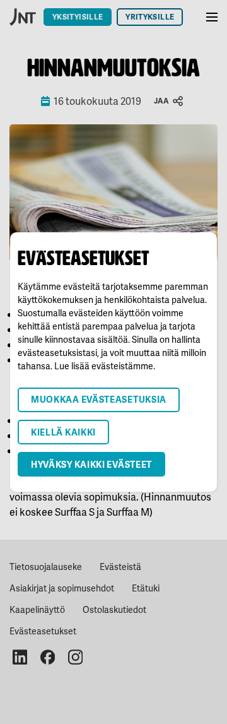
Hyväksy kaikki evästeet (91, 464)
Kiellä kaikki (63, 432)
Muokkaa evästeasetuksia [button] (98, 399)
